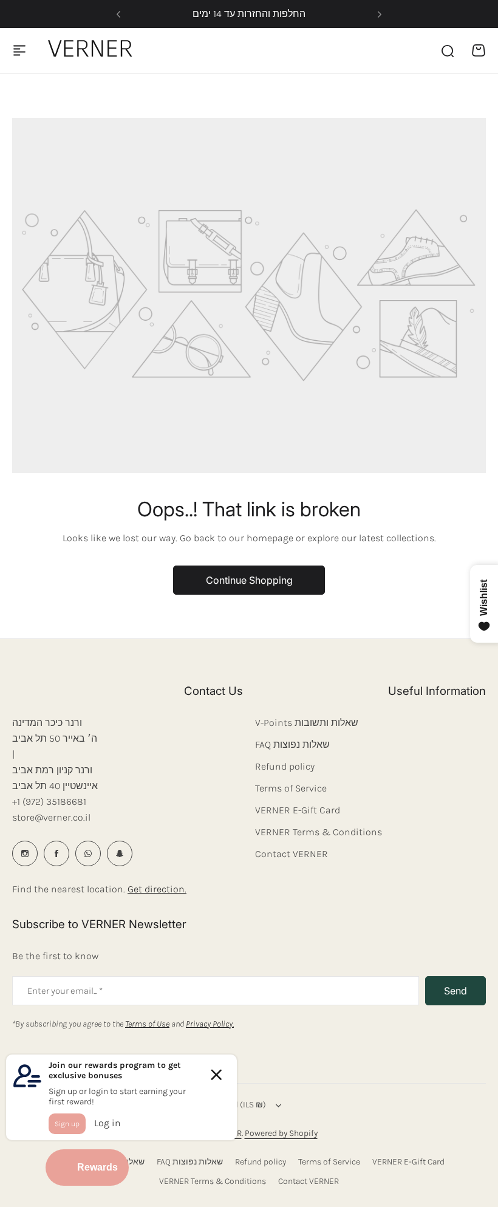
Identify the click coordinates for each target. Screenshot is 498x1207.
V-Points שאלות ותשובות (306, 722)
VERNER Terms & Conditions (318, 832)
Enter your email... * (65, 990)
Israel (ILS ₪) (241, 1104)
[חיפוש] (447, 50)
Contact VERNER (291, 854)
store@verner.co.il (51, 817)
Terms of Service (291, 788)
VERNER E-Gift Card (297, 810)
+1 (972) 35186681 (49, 801)
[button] (118, 14)
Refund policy (285, 766)
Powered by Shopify (281, 1133)
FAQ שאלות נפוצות (292, 744)
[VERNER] (93, 50)
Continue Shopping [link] (249, 580)
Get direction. (157, 889)
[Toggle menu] (19, 50)
